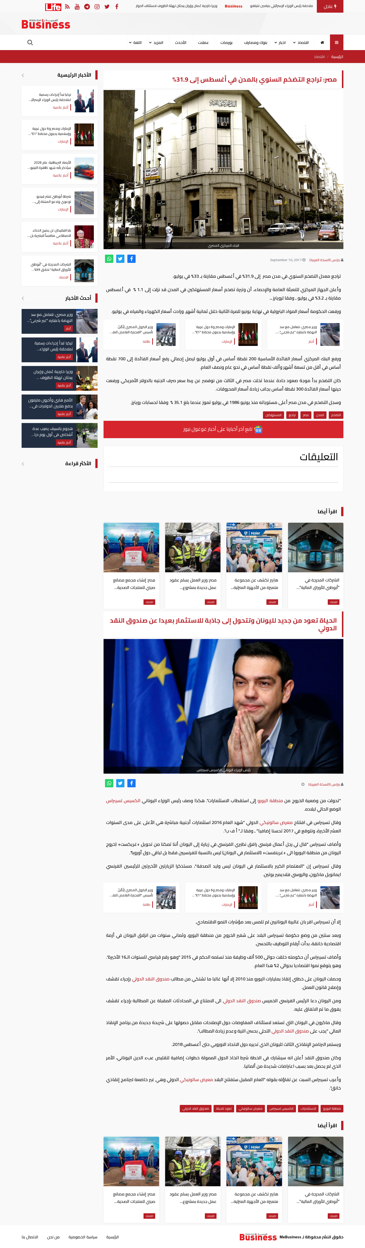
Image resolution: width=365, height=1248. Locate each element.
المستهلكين (273, 415)
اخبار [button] (282, 42)
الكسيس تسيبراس (124, 800)
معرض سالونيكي (276, 822)
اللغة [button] (137, 42)
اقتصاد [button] (303, 42)
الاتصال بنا (30, 1237)
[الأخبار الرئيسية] (23, 75)
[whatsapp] (109, 258)
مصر (306, 415)
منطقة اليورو (270, 800)
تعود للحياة (224, 1108)
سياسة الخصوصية (83, 1237)
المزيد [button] (158, 42)
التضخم (336, 415)
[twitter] (120, 258)
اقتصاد (319, 57)
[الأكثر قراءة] (23, 463)
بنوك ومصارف (255, 42)
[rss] (67, 6)
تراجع (292, 415)
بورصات (226, 42)
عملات (203, 42)
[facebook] (131, 258)
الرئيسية (337, 57)
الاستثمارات (308, 1108)
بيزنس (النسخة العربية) (324, 260)
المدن (320, 415)
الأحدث (180, 42)
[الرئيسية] (322, 42)
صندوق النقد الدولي (151, 979)
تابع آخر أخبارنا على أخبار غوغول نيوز (218, 428)
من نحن (53, 1237)
